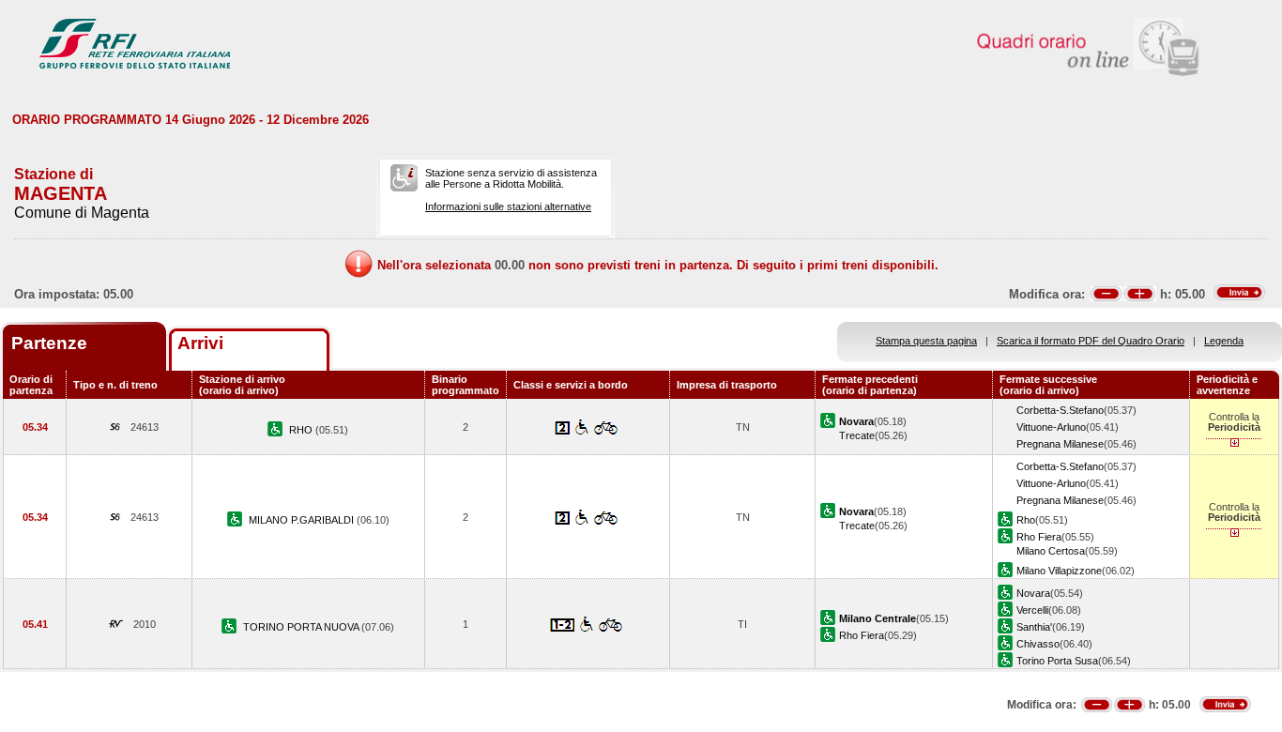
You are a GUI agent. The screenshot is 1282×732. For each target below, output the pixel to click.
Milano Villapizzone (1059, 570)
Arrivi (200, 343)
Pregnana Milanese (1060, 444)
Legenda (1224, 340)
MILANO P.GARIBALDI (303, 520)
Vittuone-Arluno (1051, 427)
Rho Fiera (1038, 536)
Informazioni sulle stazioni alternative (508, 206)
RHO (302, 429)
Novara (1033, 593)
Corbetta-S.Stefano (1060, 410)
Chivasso (1038, 643)
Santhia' (1034, 627)
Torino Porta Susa (1057, 660)
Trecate (857, 435)
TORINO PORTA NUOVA (302, 627)
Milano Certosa (1050, 551)
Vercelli (1032, 610)
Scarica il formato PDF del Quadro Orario (1090, 340)
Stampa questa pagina (926, 340)
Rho (1025, 520)
